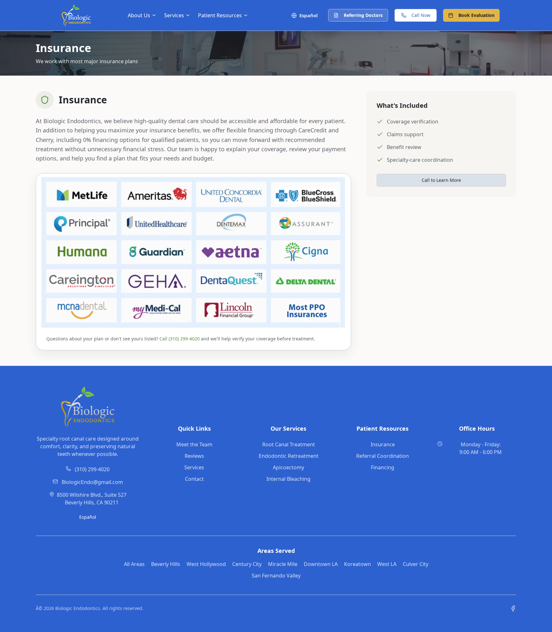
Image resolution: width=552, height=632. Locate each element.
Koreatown (357, 564)
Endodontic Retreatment (288, 455)
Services (194, 467)
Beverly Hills (165, 564)
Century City (247, 564)
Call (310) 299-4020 (179, 339)
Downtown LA (321, 564)
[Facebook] (513, 608)
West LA (386, 564)
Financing (382, 467)
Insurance (383, 444)
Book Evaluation (476, 15)
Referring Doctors (363, 15)
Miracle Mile (282, 564)
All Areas (134, 564)
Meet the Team (194, 444)
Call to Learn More (441, 180)
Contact (194, 478)
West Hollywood (206, 564)
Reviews (194, 455)
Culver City (415, 564)
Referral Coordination (382, 455)
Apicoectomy (288, 467)
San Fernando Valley (276, 575)
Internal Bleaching (288, 478)
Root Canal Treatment (288, 444)
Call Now (420, 15)
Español (87, 517)
